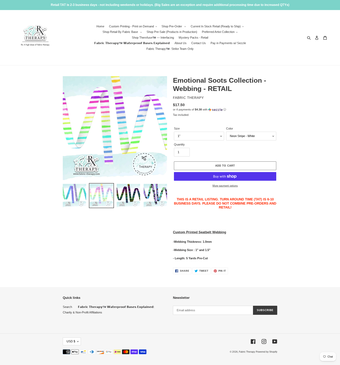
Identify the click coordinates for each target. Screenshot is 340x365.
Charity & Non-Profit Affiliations (82, 312)
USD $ (71, 341)
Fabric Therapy (247, 351)
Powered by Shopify (266, 351)
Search (67, 306)
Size (177, 128)
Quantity (179, 144)
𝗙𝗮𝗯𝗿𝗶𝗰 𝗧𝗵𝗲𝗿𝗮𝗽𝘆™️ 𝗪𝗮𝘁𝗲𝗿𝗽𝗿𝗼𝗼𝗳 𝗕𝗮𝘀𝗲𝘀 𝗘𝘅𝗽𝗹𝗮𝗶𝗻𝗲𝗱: (116, 306)
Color (229, 128)
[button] (199, 109)
